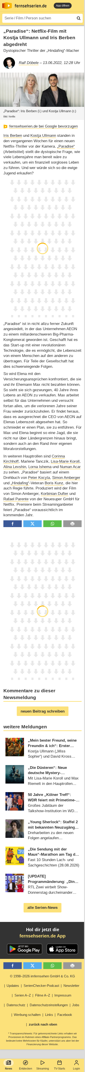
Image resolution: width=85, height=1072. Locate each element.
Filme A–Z (42, 995)
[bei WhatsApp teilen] (52, 523)
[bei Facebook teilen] (12, 523)
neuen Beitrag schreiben (43, 711)
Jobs (75, 1005)
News (8, 1068)
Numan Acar (70, 467)
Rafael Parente (16, 499)
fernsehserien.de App (42, 935)
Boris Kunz (54, 483)
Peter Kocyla (39, 477)
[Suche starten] (79, 18)
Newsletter (71, 985)
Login (76, 1068)
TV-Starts (59, 1068)
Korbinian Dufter (54, 493)
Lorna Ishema (39, 467)
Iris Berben (12, 135)
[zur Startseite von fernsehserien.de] (7, 5)
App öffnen (62, 5)
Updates (13, 985)
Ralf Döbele (29, 63)
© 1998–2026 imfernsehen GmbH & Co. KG (42, 976)
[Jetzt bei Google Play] (24, 949)
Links (49, 1015)
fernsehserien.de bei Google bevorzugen (43, 126)
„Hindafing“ (20, 483)
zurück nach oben (43, 1024)
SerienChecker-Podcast (41, 985)
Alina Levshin (14, 467)
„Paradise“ (66, 146)
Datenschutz (16, 1005)
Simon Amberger (66, 477)
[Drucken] (72, 523)
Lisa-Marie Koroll (65, 461)
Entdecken (25, 1068)
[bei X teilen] (32, 523)
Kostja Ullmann (43, 135)
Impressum (62, 995)
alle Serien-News (42, 907)
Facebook (64, 1015)
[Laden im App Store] (62, 949)
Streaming (42, 1068)
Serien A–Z (23, 995)
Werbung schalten (27, 1015)
